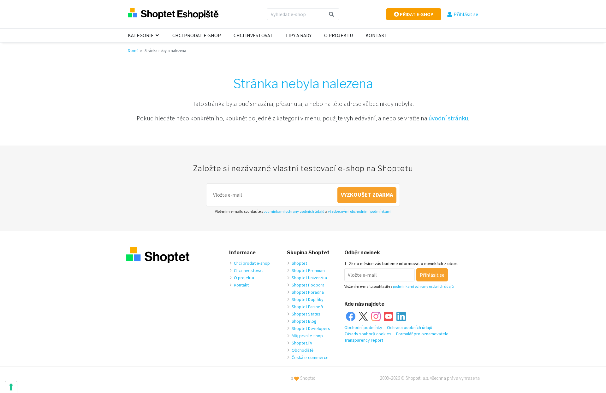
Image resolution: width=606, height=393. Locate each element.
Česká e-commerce (310, 357)
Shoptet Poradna (308, 292)
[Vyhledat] (331, 14)
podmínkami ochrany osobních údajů (294, 211)
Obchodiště (302, 350)
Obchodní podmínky (363, 327)
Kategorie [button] (141, 35)
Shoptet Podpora (308, 285)
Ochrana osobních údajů (409, 327)
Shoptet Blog (304, 321)
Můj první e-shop (307, 335)
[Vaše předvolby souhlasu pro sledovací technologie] (11, 387)
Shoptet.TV (302, 343)
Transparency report (363, 340)
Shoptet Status (306, 314)
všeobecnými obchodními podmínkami (359, 211)
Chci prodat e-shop (196, 35)
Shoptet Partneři (307, 306)
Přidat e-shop (416, 14)
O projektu (338, 35)
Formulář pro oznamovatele (422, 334)
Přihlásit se (466, 14)
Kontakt (376, 35)
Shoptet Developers (311, 328)
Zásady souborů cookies (367, 334)
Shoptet (299, 263)
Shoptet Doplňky (308, 299)
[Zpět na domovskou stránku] (173, 14)
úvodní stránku (448, 118)
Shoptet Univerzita (309, 277)
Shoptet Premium (308, 270)
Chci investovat (253, 35)
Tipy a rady (298, 35)
